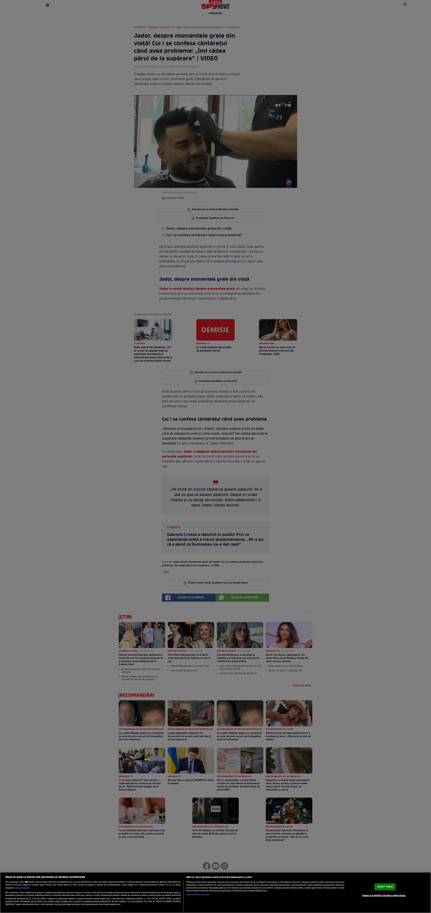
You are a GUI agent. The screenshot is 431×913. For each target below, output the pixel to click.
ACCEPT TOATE (385, 887)
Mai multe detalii (22, 887)
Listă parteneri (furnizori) (198, 894)
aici (144, 898)
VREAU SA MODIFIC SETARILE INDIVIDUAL (384, 896)
